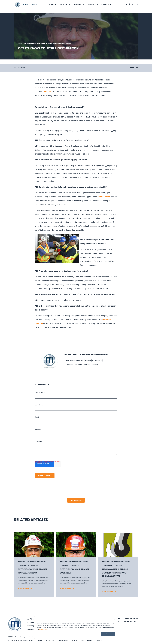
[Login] (132, 4)
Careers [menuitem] (89, 640)
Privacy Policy (43, 629)
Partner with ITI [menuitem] (131, 619)
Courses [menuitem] (50, 4)
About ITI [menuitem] (74, 640)
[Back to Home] (26, 4)
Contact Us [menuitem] (99, 640)
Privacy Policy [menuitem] (12, 640)
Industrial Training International (31, 43)
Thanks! (108, 634)
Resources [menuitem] (91, 4)
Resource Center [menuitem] (63, 640)
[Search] (137, 4)
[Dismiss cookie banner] (114, 620)
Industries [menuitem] (78, 4)
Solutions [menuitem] (64, 4)
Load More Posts (76, 500)
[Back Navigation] (76, 67)
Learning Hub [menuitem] (50, 640)
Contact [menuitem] (105, 4)
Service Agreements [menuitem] (26, 640)
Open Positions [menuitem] (130, 621)
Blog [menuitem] (82, 640)
